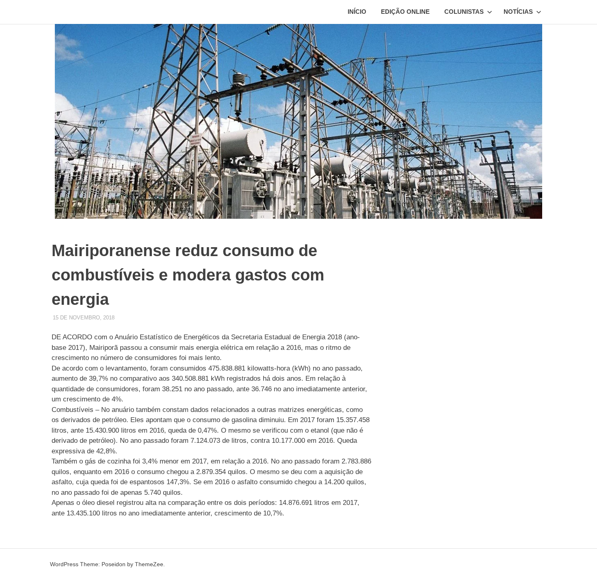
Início (357, 11)
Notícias (518, 11)
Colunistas (464, 11)
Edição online (405, 11)
